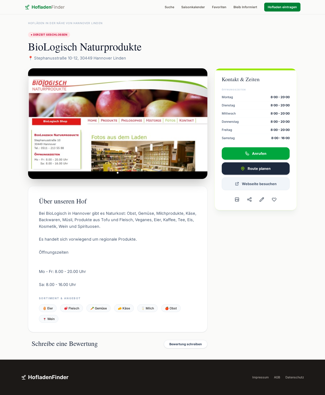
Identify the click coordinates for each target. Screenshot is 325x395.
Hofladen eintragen (282, 7)
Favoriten (219, 7)
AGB (277, 377)
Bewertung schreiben (185, 344)
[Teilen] (249, 199)
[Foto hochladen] (237, 199)
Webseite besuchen (259, 184)
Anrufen (259, 153)
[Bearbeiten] (262, 199)
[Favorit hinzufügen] (274, 199)
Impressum (260, 377)
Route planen (259, 168)
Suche (169, 7)
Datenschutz (294, 377)
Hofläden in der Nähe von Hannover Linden (65, 23)
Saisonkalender (193, 7)
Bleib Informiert (245, 7)
